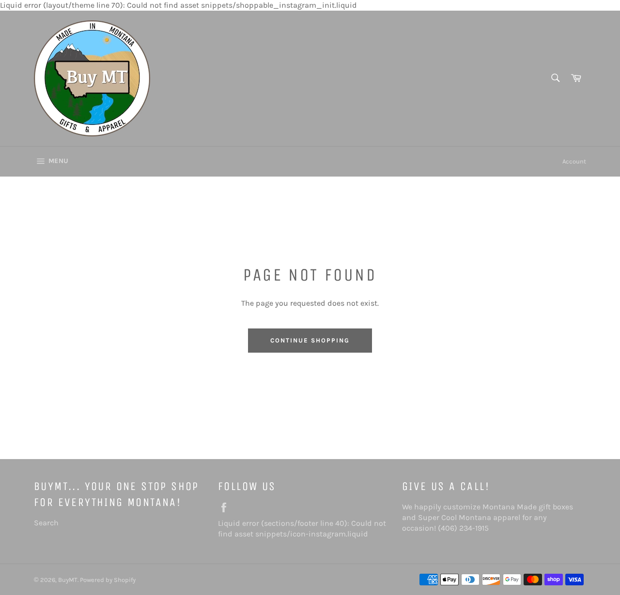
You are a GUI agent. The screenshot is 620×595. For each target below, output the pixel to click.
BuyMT (68, 579)
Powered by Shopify (108, 579)
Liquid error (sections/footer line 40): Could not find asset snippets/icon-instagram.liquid (305, 528)
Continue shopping (309, 340)
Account (574, 161)
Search (46, 522)
